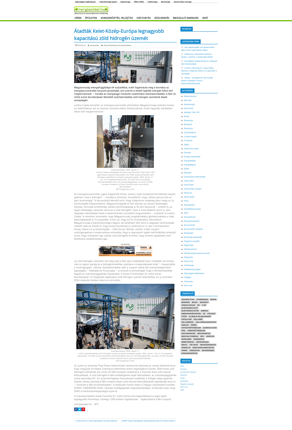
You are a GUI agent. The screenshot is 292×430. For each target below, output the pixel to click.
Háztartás (144, 17)
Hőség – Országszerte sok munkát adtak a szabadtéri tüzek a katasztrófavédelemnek (197, 80)
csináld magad (188, 305)
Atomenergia (189, 104)
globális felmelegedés (200, 316)
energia (204, 311)
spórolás (185, 348)
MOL (202, 336)
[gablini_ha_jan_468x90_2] (125, 255)
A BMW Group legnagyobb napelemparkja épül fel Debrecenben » (148, 421)
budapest (204, 302)
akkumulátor (187, 299)
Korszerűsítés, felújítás (117, 17)
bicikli (195, 302)
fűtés (184, 316)
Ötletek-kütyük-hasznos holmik (197, 253)
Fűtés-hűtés (139, 2)
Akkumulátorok (190, 96)
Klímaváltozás (113, 45)
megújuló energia (189, 336)
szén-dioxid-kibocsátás (203, 348)
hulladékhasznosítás (206, 322)
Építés (186, 168)
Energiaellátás (190, 160)
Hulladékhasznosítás (192, 209)
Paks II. (184, 345)
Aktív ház (188, 100)
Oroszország (202, 342)
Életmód (187, 152)
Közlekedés (161, 17)
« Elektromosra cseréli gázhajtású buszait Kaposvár (96, 421)
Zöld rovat (188, 285)
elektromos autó (189, 308)
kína (183, 331)
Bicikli (186, 116)
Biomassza (188, 128)
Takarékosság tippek (108, 2)
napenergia (199, 339)
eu (204, 314)
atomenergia (202, 299)
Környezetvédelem (124, 45)
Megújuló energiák (185, 17)
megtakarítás (203, 333)
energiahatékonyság (191, 314)
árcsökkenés (208, 350)
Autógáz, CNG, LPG (191, 112)
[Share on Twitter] (79, 409)
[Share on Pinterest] (83, 409)
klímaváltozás (209, 328)
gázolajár (186, 319)
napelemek (186, 339)
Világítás (187, 277)
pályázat (194, 345)
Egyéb (186, 144)
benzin (213, 299)
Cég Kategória (190, 132)
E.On (204, 305)
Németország (187, 342)
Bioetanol (188, 124)
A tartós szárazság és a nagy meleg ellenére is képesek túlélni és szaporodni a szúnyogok (199, 71)
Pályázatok (188, 257)
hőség (194, 325)
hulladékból (187, 322)
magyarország (188, 333)
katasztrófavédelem (191, 328)
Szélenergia (152, 2)
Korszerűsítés (189, 225)
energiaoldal (94, 45)
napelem (210, 336)
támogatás (194, 350)
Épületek (91, 17)
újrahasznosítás (189, 353)
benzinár (185, 302)
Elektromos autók (191, 148)
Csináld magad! (190, 136)
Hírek (78, 17)
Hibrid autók (189, 197)
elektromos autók (190, 311)
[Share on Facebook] (76, 409)
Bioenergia (165, 2)
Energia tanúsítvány (192, 156)
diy (198, 305)
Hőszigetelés (189, 205)
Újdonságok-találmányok (85, 2)
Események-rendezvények (194, 177)
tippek (184, 350)
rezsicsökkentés (208, 345)
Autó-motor (189, 108)
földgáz (211, 314)
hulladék (198, 319)
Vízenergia (188, 281)
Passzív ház (188, 261)
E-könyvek (188, 140)
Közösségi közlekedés (193, 237)
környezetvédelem (196, 331)
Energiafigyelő (190, 164)
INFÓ (205, 17)
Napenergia (125, 2)
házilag (185, 325)
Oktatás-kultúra (190, 249)
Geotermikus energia (182, 2)
